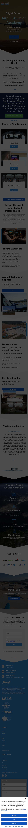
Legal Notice (20, 826)
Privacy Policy (14, 826)
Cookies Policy (8, 826)
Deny (14, 819)
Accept (14, 815)
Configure (14, 823)
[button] (26, 799)
